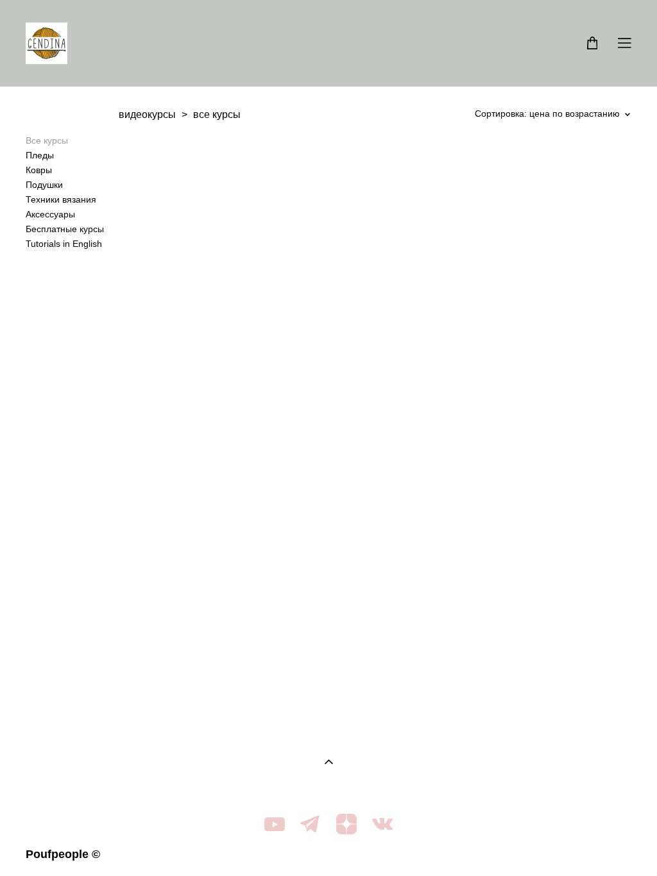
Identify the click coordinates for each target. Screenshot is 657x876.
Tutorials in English (64, 244)
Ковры (39, 170)
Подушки (44, 185)
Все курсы (47, 140)
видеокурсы (147, 114)
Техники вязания (61, 199)
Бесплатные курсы (65, 229)
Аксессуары (50, 214)
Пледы (40, 155)
